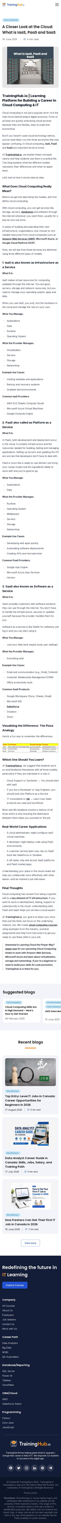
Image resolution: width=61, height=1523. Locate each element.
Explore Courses (15, 1285)
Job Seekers (9, 1319)
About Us (7, 1310)
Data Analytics (10, 1343)
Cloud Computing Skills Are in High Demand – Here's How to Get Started (21, 1010)
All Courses (8, 1305)
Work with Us (9, 1328)
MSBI (5, 1352)
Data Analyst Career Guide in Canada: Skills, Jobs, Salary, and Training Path (28, 1162)
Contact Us (8, 1324)
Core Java (7, 1422)
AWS (5, 1399)
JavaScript (8, 1427)
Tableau (6, 1380)
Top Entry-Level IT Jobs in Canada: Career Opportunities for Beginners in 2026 (30, 1100)
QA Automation (10, 1356)
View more (30, 1243)
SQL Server (8, 1371)
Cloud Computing (11, 20)
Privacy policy (30, 1493)
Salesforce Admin (11, 1403)
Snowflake (8, 1384)
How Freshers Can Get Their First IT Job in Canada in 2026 (30, 1222)
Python (6, 1418)
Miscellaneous (13, 1091)
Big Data (6, 1347)
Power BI (7, 1375)
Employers (8, 1315)
